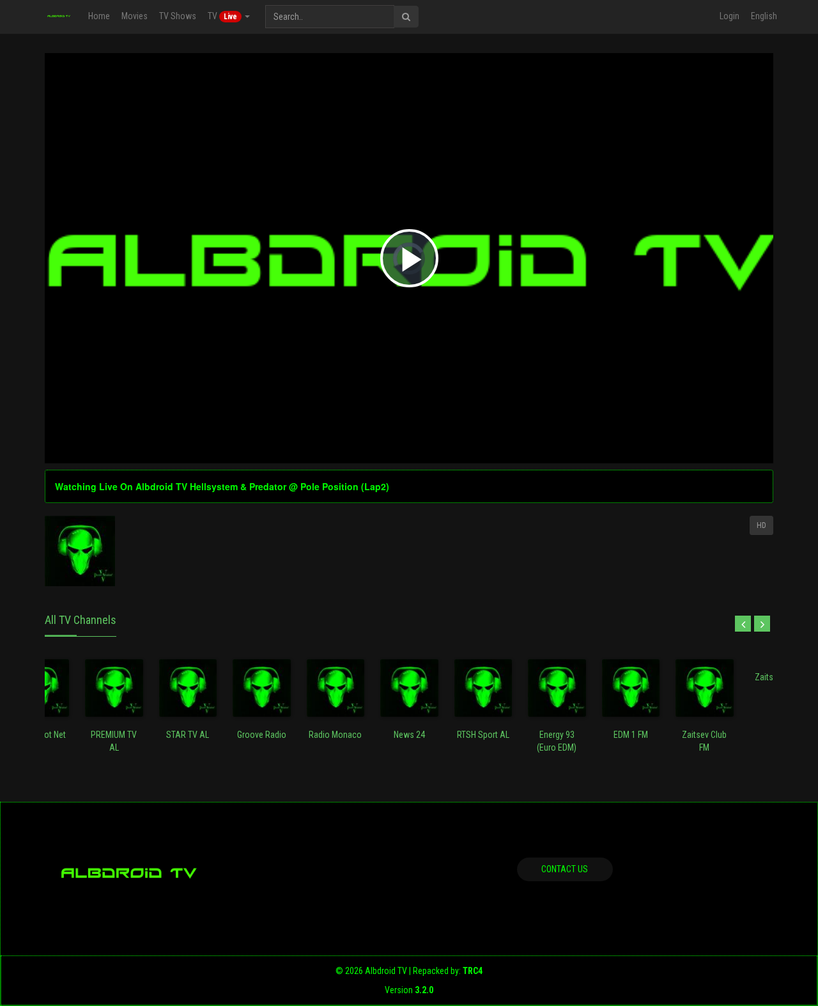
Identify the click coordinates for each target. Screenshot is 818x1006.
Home (99, 16)
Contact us (564, 869)
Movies (134, 16)
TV (222, 16)
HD (761, 525)
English (764, 16)
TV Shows (177, 16)
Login (729, 16)
